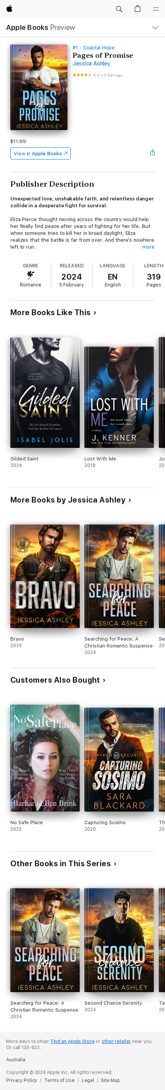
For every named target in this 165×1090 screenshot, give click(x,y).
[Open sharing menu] (152, 153)
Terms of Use (59, 1080)
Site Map (110, 1080)
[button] (119, 9)
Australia (15, 1059)
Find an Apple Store (73, 1041)
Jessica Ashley (92, 63)
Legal (88, 1080)
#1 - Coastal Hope (94, 47)
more (148, 247)
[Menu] (156, 9)
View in (38, 153)
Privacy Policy (21, 1080)
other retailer (116, 1041)
